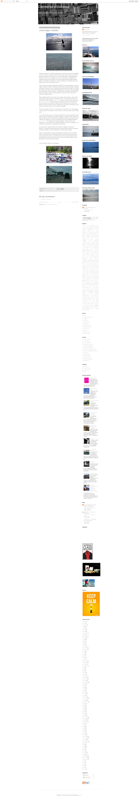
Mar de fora (89, 275)
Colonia (97, 243)
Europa (88, 250)
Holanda (84, 261)
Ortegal (93, 286)
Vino (83, 308)
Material (83, 276)
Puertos (84, 294)
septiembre (84, 636)
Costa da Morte (92, 246)
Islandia (51, 190)
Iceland (47, 190)
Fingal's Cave (95, 251)
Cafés (83, 238)
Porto (83, 291)
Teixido (89, 302)
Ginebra (90, 257)
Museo (87, 281)
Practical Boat (87, 354)
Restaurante (85, 295)
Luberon (87, 272)
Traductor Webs (87, 368)
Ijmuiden (87, 262)
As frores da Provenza (88, 210)
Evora (92, 250)
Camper (96, 239)
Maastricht (96, 272)
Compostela (89, 244)
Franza (92, 254)
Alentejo (96, 225)
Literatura (91, 270)
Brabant (83, 236)
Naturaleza (96, 281)
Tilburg (92, 302)
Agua (88, 225)
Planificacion (96, 288)
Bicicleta (84, 235)
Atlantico (89, 231)
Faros (97, 250)
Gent (87, 257)
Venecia (92, 305)
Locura (96, 270)
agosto (83, 638)
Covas (97, 246)
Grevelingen (85, 260)
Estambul (84, 250)
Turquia (96, 303)
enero (83, 623)
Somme (89, 301)
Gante (83, 257)
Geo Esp (85, 320)
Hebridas (90, 260)
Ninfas (94, 283)
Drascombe (95, 247)
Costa (87, 246)
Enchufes (86, 366)
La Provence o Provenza (93, 450)
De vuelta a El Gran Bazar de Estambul (93, 427)
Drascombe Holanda (88, 344)
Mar (95, 273)
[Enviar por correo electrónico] (57, 189)
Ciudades (93, 243)
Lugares (91, 272)
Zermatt (87, 309)
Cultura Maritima (87, 342)
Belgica (91, 233)
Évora (94, 250)
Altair (85, 315)
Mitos (91, 277)
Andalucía (84, 228)
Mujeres (84, 280)
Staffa (93, 301)
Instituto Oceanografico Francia (90, 350)
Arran (94, 229)
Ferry (45, 190)
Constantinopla (95, 244)
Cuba (83, 247)
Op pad (85, 330)
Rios (97, 295)
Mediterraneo (95, 276)
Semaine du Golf (87, 355)
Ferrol (83, 251)
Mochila (94, 277)
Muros (97, 280)
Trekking (89, 303)
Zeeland (84, 309)
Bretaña (88, 236)
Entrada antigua (75, 202)
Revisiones (90, 295)
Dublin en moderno (92, 462)
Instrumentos (89, 264)
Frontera (84, 255)
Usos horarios (87, 369)
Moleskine (86, 323)
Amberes (91, 227)
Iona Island (87, 265)
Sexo (94, 299)
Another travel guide (88, 317)
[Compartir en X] (60, 189)
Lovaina (83, 272)
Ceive (93, 242)
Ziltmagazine (86, 360)
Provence (84, 292)
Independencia (95, 262)
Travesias (84, 303)
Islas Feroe (90, 266)
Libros (83, 270)
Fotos (83, 254)
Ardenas (84, 229)
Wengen (87, 308)
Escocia (96, 248)
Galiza (96, 255)
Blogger (80, 795)
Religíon (96, 294)
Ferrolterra (87, 251)
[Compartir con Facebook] (62, 189)
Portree (86, 291)
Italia (97, 266)
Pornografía (95, 290)
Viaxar (60, 190)
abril (83, 626)
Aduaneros (84, 225)
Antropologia (90, 228)
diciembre (84, 624)
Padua (97, 286)
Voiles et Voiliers (87, 357)
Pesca (88, 288)
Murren (83, 281)
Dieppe (91, 247)
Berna (97, 233)
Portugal (90, 291)
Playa (83, 290)
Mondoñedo (87, 279)
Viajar (54, 190)
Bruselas (96, 236)
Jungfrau (84, 268)
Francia (88, 254)
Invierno (94, 264)
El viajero (86, 318)
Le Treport (91, 269)
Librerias (96, 269)
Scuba (83, 299)
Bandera (92, 232)
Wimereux (92, 308)
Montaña (96, 279)
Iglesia (83, 262)
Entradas (86, 775)
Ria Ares (94, 295)
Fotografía (96, 253)
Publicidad (96, 292)
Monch (83, 279)
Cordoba (84, 246)
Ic (94, 261)
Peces (97, 287)
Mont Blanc (92, 279)
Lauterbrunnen (85, 269)
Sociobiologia (84, 301)
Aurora (93, 231)
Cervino (83, 243)
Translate (93, 220)
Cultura (87, 247)
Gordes (90, 258)
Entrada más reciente (44, 202)
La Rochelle (90, 268)
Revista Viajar (87, 333)
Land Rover (95, 268)
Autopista (84, 232)
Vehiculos (87, 305)
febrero (84, 621)
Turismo (93, 303)
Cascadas (84, 242)
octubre (84, 634)
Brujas (92, 236)
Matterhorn (89, 276)
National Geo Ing (87, 327)
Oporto (90, 286)
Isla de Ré (96, 265)
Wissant (96, 308)
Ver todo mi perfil (86, 34)
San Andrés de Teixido (93, 298)
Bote (88, 235)
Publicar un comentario (46, 199)
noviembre (84, 633)
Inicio (60, 202)
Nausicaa (84, 283)
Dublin (83, 248)
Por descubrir (86, 331)
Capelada (90, 240)
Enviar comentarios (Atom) (51, 204)
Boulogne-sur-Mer (94, 235)
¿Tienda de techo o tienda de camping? (94, 413)
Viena (94, 307)
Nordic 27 (86, 284)
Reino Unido (90, 294)
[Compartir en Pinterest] (63, 189)
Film (92, 251)
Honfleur (88, 261)
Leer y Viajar (86, 322)
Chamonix (88, 243)
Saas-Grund (84, 298)
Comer (83, 244)
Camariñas (91, 239)
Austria (97, 231)
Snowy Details (87, 521)
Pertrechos (84, 288)
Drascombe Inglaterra (88, 346)
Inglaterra (84, 264)
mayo (83, 641)
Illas (91, 262)
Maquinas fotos (89, 273)
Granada (96, 258)
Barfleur (87, 233)
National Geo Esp (87, 325)
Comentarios (87, 777)
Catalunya (89, 242)
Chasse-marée (87, 339)
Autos (88, 232)
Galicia (92, 255)
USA (83, 305)
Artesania (84, 231)
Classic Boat (86, 341)
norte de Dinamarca (44, 101)
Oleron (86, 286)
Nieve (92, 283)
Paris (87, 287)
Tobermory (96, 302)
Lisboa (86, 270)
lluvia (94, 270)
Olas (83, 286)
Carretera (96, 240)
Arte (97, 229)
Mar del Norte (95, 275)
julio (83, 685)
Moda (97, 277)
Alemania (92, 225)
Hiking (93, 260)
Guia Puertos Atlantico (88, 347)
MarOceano (86, 29)
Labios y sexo (93, 377)
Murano (94, 280)
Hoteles (92, 261)
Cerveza (96, 242)
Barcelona (96, 232)
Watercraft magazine (88, 359)
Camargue (84, 239)
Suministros (84, 302)
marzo (83, 628)
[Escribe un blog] (58, 189)
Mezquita (88, 277)
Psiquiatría (90, 292)
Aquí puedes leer (43, 121)
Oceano (96, 284)
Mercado (84, 277)
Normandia (91, 284)
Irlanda (92, 265)
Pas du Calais (92, 287)
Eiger (87, 248)
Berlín (94, 233)
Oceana (85, 352)
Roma (86, 297)
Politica (87, 290)
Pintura (91, 288)
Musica (91, 281)
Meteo (85, 371)
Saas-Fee (96, 296)
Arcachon (96, 228)
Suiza (97, 301)
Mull (88, 280)
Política (91, 290)
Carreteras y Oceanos (53, 7)
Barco (83, 233)
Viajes (57, 190)
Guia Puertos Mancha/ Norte (90, 349)
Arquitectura (89, 229)
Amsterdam (95, 227)
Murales (90, 280)
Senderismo (88, 299)
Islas (87, 266)
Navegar (88, 283)
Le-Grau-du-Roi (93, 473)
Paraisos (84, 287)
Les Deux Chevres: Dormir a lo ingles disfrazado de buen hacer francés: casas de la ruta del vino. (91, 489)
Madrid (83, 273)
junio (83, 639)
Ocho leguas (86, 328)
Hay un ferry (57, 100)
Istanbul (94, 266)
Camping (84, 240)
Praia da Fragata (95, 291)
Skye (97, 299)
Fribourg (96, 254)
